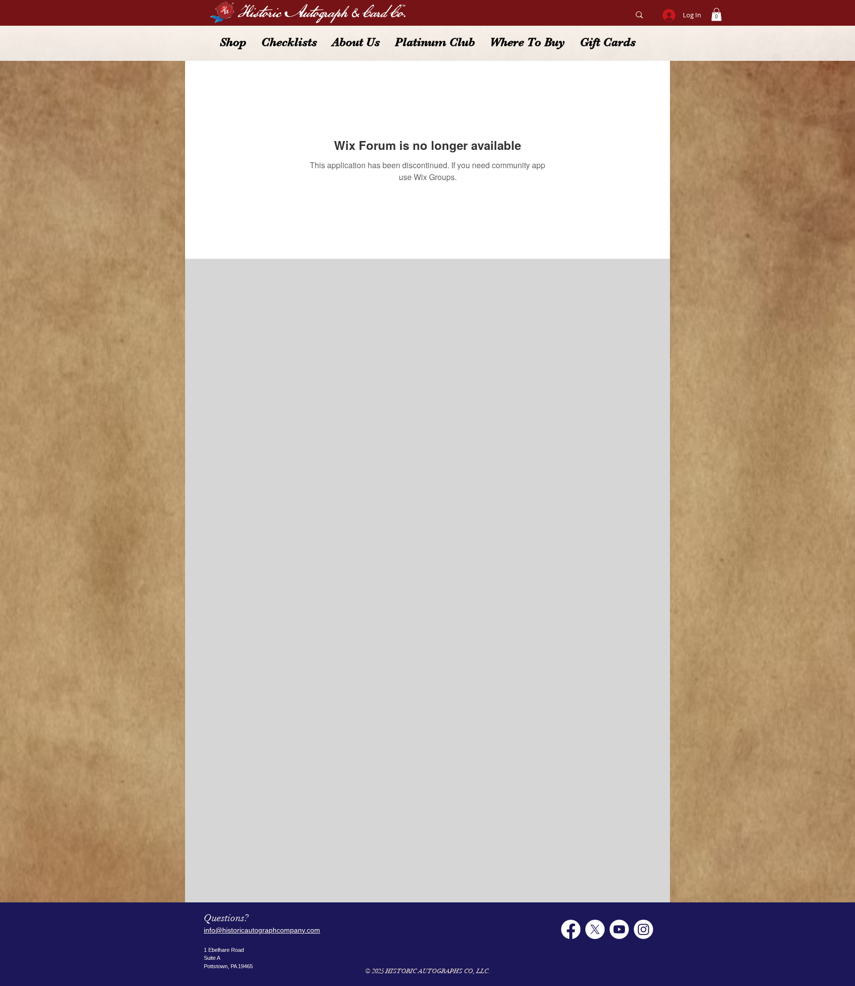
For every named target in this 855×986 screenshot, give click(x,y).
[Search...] (639, 15)
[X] (595, 929)
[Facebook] (570, 929)
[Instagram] (643, 929)
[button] (716, 14)
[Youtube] (619, 929)
